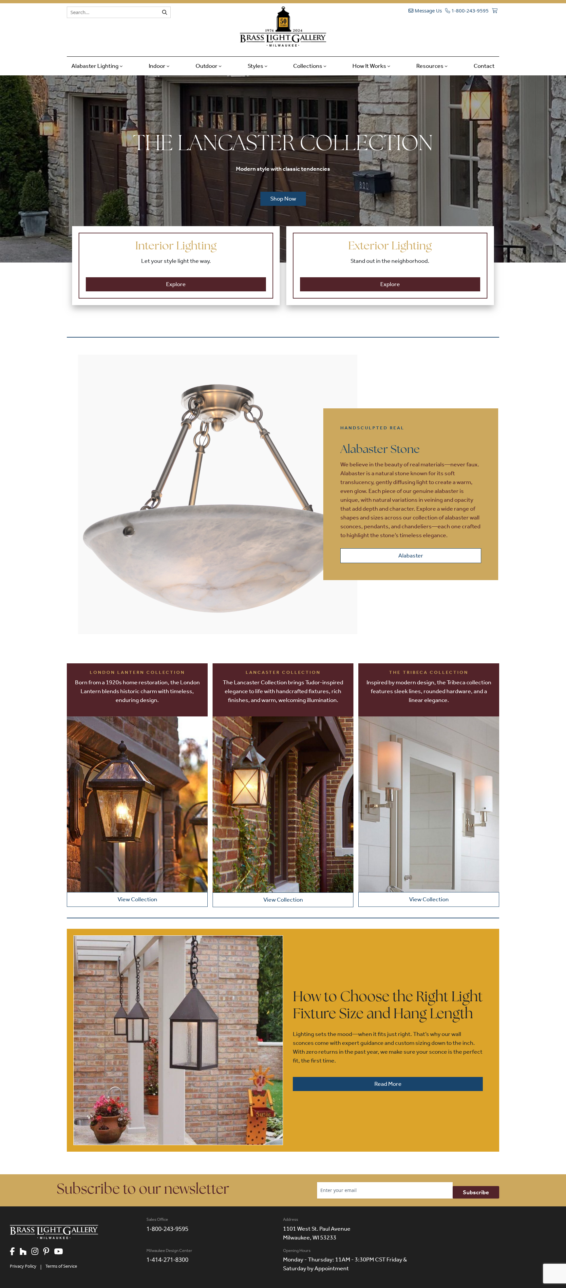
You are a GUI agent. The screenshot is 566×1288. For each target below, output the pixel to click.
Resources (430, 65)
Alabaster (410, 555)
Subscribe (476, 1192)
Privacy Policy (23, 1266)
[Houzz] (25, 1252)
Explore (176, 284)
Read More (388, 1083)
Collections (308, 65)
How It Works (369, 65)
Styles (256, 65)
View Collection (137, 899)
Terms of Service (61, 1266)
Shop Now (283, 198)
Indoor (157, 65)
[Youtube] (61, 1252)
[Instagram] (37, 1252)
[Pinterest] (48, 1252)
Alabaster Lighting (95, 65)
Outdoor (207, 65)
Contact (484, 65)
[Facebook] (15, 1252)
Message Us (427, 10)
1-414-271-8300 (167, 1259)
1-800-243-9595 (469, 10)
